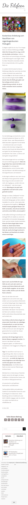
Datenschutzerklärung (21, 462)
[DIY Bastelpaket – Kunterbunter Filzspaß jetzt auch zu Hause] (6, 452)
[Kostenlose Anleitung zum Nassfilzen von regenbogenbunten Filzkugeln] (6, 440)
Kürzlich (20, 436)
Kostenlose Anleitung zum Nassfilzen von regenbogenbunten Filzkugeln (15, 442)
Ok (14, 502)
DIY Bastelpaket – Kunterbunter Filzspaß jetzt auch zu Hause (16, 453)
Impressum (11, 462)
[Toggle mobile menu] (25, 10)
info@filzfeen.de (6, 402)
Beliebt (8, 436)
